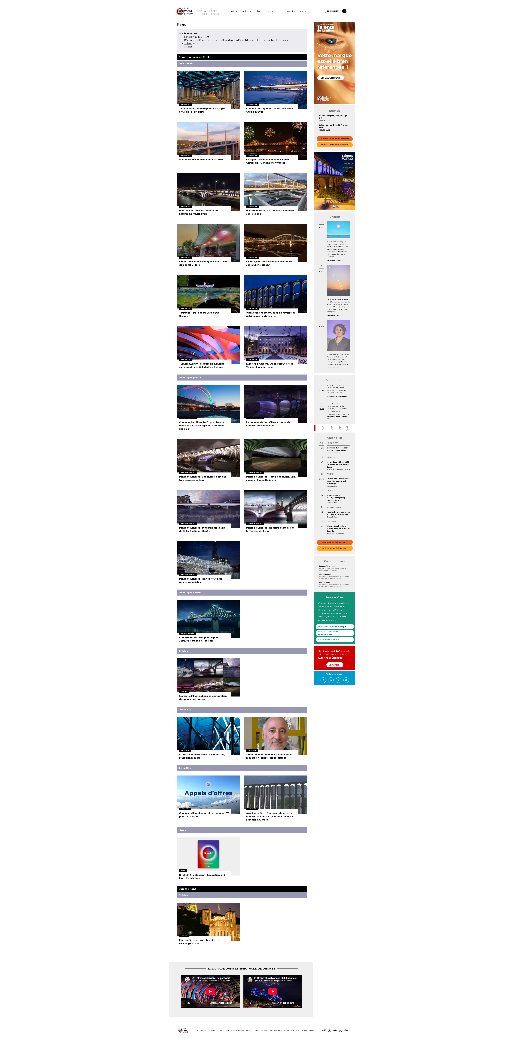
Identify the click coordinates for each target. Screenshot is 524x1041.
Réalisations (190, 40)
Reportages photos (209, 40)
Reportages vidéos (232, 40)
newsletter (290, 11)
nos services (273, 11)
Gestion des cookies (275, 1030)
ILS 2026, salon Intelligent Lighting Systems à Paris (336, 497)
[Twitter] (338, 680)
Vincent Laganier (325, 574)
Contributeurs (210, 1030)
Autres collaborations (328, 639)
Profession (247, 11)
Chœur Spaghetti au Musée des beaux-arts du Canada (338, 528)
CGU (220, 1030)
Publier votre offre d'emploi (334, 145)
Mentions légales (261, 1030)
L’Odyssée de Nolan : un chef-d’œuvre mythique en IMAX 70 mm (338, 416)
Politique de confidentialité (235, 1030)
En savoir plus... (334, 260)
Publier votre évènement (334, 548)
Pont (196, 37)
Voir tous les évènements (334, 542)
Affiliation (249, 1030)
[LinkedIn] (331, 680)
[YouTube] (346, 680)
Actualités (232, 11)
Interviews (260, 40)
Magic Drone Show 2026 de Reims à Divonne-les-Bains (338, 464)
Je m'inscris (335, 665)
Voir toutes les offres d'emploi (334, 139)
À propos (200, 1030)
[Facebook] (323, 680)
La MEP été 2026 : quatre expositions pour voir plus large (338, 481)
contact (304, 11)
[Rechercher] (344, 11)
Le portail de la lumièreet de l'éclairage (210, 11)
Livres (259, 11)
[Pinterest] (324, 1030)
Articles (249, 40)
